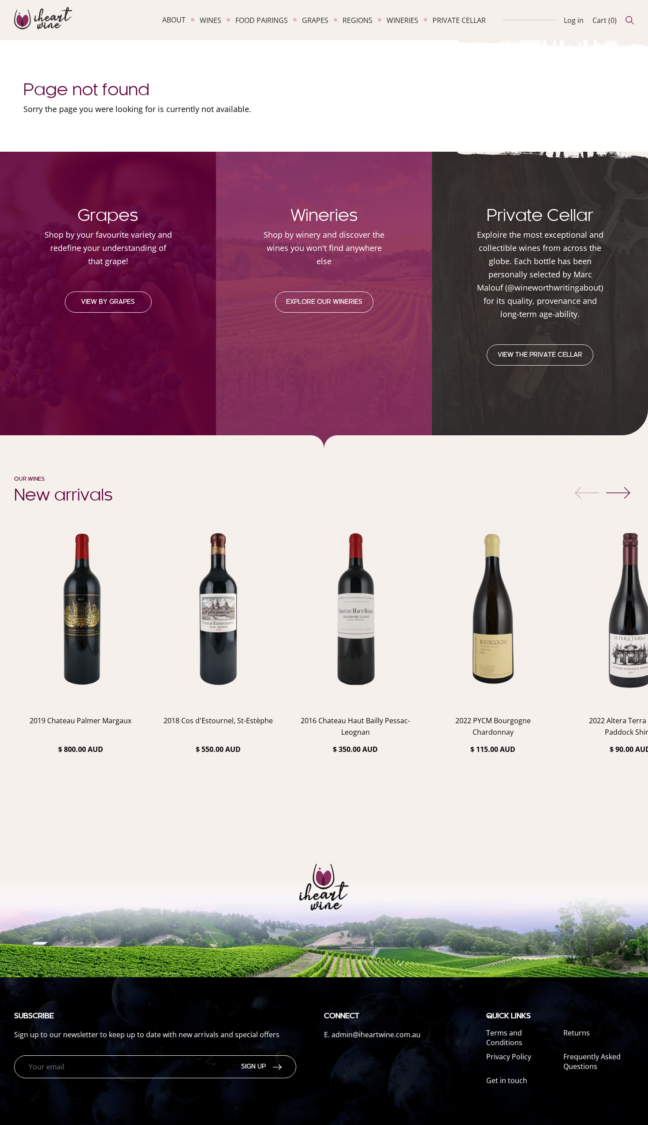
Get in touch (506, 1080)
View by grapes (108, 302)
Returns (576, 1033)
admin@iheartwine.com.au (376, 1034)
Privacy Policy (508, 1056)
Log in (574, 20)
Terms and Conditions (504, 1037)
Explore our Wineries (324, 302)
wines (210, 20)
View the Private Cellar (540, 355)
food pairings (261, 20)
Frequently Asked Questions (592, 1061)
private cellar (459, 20)
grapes (315, 20)
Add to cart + (80, 797)
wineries (402, 20)
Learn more (80, 773)
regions (357, 20)
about (174, 20)
